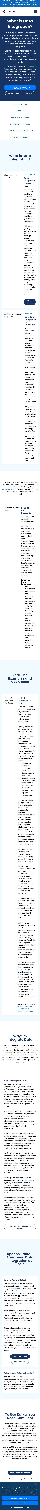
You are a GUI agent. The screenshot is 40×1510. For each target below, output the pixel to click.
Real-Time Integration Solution (20, 131)
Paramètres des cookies (20, 1507)
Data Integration (20, 104)
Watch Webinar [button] (30, 302)
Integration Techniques (20, 124)
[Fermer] (36, 1484)
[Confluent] (10, 11)
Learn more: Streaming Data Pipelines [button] (20, 1227)
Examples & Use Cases (20, 117)
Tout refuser (20, 1503)
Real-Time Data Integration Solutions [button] (20, 1479)
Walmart (21, 861)
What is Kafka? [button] (20, 1362)
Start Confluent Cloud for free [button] (20, 93)
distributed (6, 489)
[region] (20, 1496)
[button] (20, 239)
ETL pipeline (29, 1180)
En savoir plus (19, 7)
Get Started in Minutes (20, 137)
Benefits (20, 111)
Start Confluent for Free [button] (20, 1473)
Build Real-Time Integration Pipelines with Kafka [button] (20, 88)
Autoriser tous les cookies (20, 1498)
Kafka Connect (14, 1288)
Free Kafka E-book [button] (20, 1356)
